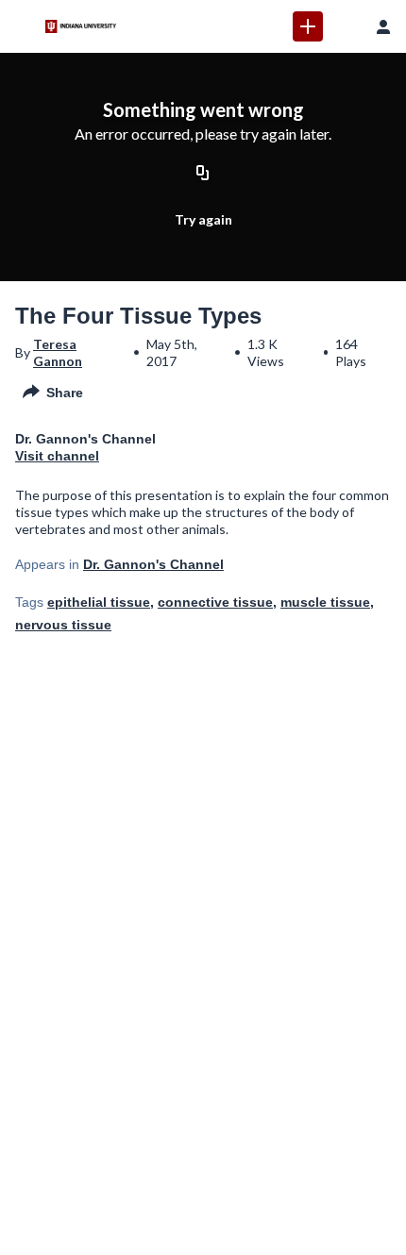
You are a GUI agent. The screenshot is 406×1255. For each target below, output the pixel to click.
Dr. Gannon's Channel (153, 564)
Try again (203, 219)
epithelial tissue (98, 602)
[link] (308, 26)
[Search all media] (345, 26)
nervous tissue (63, 624)
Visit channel (57, 455)
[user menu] (383, 26)
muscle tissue (325, 602)
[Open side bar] (23, 26)
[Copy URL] (203, 174)
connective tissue (215, 602)
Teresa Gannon (57, 352)
